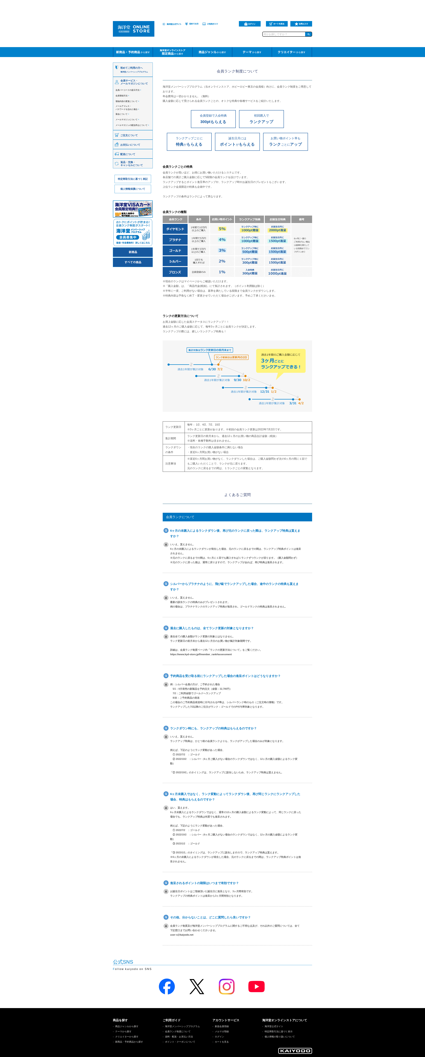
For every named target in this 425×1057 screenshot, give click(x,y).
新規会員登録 (222, 1026)
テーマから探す (123, 1031)
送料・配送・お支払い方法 (179, 1036)
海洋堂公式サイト (274, 1026)
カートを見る (222, 1041)
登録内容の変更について (127, 101)
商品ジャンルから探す (126, 1026)
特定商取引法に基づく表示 (279, 1031)
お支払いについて (130, 144)
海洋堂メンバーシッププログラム (182, 1026)
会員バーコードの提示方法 (128, 90)
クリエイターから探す (126, 1036)
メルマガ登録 (222, 1031)
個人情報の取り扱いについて (280, 1036)
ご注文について (129, 135)
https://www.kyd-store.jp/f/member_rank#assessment (201, 654)
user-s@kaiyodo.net (181, 934)
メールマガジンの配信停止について (132, 125)
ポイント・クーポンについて (180, 1041)
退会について (122, 114)
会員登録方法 (122, 96)
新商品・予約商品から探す (129, 1041)
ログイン (219, 1036)
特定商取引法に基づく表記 (133, 178)
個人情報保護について (132, 188)
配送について (127, 154)
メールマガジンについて (127, 119)
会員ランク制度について (178, 1031)
